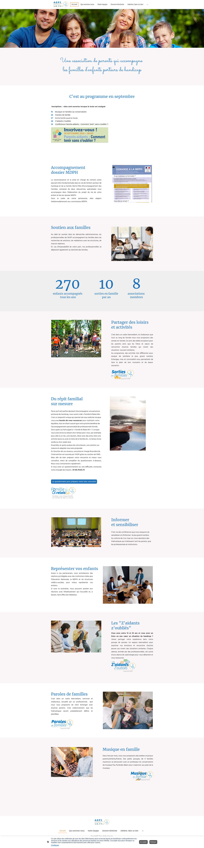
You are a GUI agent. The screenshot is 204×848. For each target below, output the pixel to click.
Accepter (143, 842)
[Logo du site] (61, 4)
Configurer (55, 845)
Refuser (153, 842)
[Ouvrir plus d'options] (147, 4)
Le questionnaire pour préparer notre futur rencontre (74, 481)
